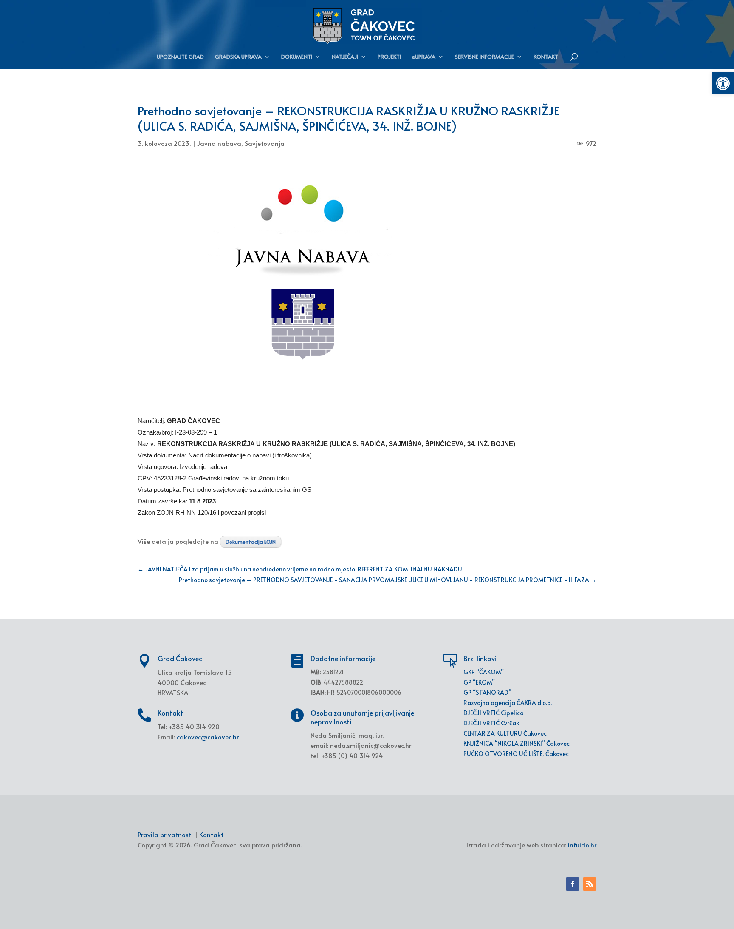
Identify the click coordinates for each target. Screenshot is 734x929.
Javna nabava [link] (219, 143)
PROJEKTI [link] (389, 57)
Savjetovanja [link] (265, 143)
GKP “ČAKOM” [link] (483, 672)
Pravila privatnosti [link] (165, 834)
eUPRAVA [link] (423, 57)
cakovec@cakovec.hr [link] (208, 736)
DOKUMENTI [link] (296, 57)
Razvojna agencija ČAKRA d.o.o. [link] (507, 703)
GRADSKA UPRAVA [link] (238, 57)
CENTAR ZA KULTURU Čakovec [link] (505, 733)
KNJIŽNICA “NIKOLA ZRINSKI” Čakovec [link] (516, 743)
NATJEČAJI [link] (345, 57)
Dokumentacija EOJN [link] (251, 541)
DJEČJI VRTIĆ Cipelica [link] (493, 713)
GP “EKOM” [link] (479, 682)
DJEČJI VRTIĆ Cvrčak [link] (491, 723)
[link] (723, 83)
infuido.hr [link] (582, 844)
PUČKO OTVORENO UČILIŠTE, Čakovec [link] (516, 754)
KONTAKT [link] (546, 57)
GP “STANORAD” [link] (487, 692)
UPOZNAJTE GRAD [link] (180, 57)
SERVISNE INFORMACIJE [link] (484, 57)
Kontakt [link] (211, 834)
